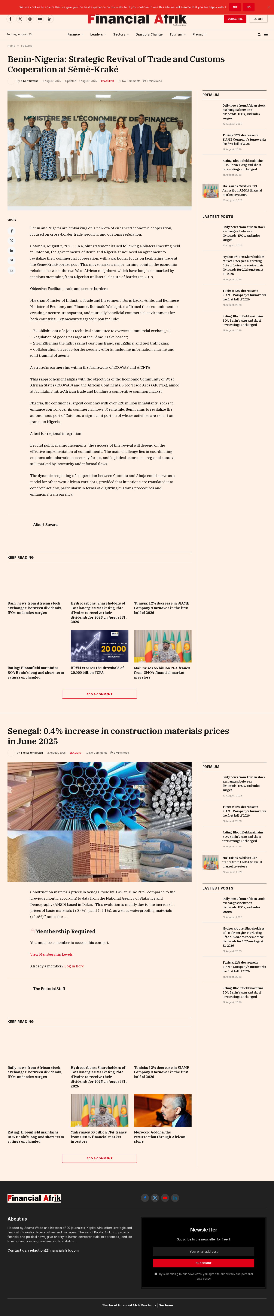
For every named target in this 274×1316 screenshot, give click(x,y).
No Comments (131, 81)
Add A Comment (99, 694)
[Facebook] (11, 231)
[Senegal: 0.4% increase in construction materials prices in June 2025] (99, 822)
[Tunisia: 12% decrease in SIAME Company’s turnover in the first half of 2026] (163, 581)
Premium (200, 34)
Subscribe (235, 18)
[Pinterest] (11, 260)
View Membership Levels (51, 954)
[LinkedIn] (11, 251)
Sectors (119, 34)
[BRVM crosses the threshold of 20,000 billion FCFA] (99, 646)
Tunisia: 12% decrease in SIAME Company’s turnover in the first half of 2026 (161, 608)
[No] (269, 7)
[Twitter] (11, 241)
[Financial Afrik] (137, 19)
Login (258, 19)
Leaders (96, 34)
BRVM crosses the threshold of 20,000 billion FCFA (97, 670)
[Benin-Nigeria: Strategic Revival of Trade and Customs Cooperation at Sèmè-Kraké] (99, 150)
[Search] (259, 34)
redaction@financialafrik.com (53, 1250)
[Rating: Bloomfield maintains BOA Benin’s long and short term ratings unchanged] (36, 646)
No (249, 7)
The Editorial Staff (32, 752)
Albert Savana (29, 81)
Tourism (176, 34)
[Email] (11, 270)
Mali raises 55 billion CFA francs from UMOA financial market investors (162, 673)
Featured (107, 81)
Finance (74, 34)
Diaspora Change (149, 34)
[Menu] (266, 34)
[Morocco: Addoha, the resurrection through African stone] (163, 1110)
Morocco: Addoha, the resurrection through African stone (159, 1137)
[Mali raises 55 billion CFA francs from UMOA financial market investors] (163, 646)
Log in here (74, 966)
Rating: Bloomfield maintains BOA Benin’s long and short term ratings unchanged (35, 672)
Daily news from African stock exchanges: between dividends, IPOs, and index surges (34, 608)
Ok (235, 7)
